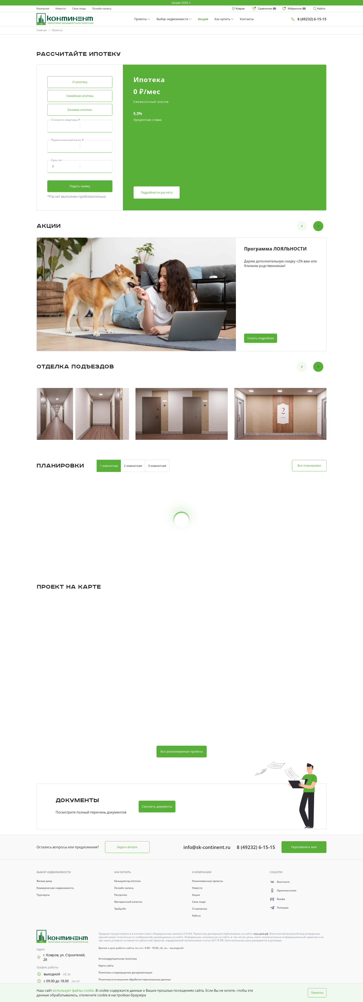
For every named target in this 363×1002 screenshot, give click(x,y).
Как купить (222, 19)
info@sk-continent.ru (206, 847)
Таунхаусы (43, 895)
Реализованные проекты (207, 881)
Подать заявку (80, 186)
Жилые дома (44, 881)
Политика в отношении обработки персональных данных (135, 979)
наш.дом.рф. (261, 933)
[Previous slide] (302, 226)
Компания (43, 8)
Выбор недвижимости (173, 19)
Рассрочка (120, 895)
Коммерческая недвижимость (55, 888)
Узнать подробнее (260, 338)
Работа (196, 915)
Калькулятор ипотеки (127, 881)
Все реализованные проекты (181, 751)
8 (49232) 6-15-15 (256, 847)
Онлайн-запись (102, 8)
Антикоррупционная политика (118, 958)
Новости (60, 8)
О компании (199, 908)
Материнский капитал (128, 902)
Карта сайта (106, 965)
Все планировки (309, 466)
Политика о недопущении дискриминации (125, 972)
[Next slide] (318, 226)
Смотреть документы (157, 806)
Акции (203, 19)
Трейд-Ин (120, 908)
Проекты (141, 19)
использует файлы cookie (73, 990)
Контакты (247, 19)
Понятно (317, 993)
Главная (42, 30)
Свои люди (79, 8)
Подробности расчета (156, 192)
